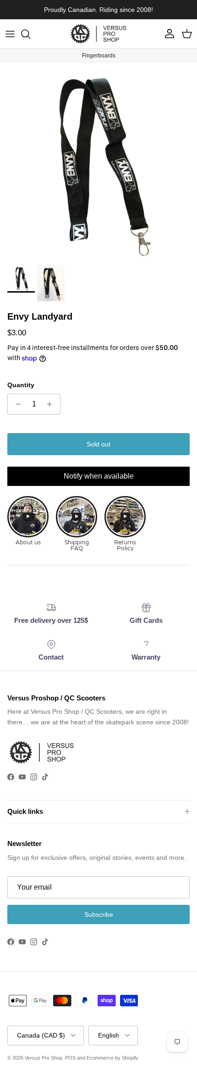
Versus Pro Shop (43, 1058)
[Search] (30, 34)
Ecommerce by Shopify (112, 1058)
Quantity (20, 385)
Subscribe (98, 914)
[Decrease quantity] (16, 404)
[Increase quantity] (52, 404)
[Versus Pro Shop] (98, 34)
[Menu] (10, 34)
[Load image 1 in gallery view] (98, 161)
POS (70, 1058)
